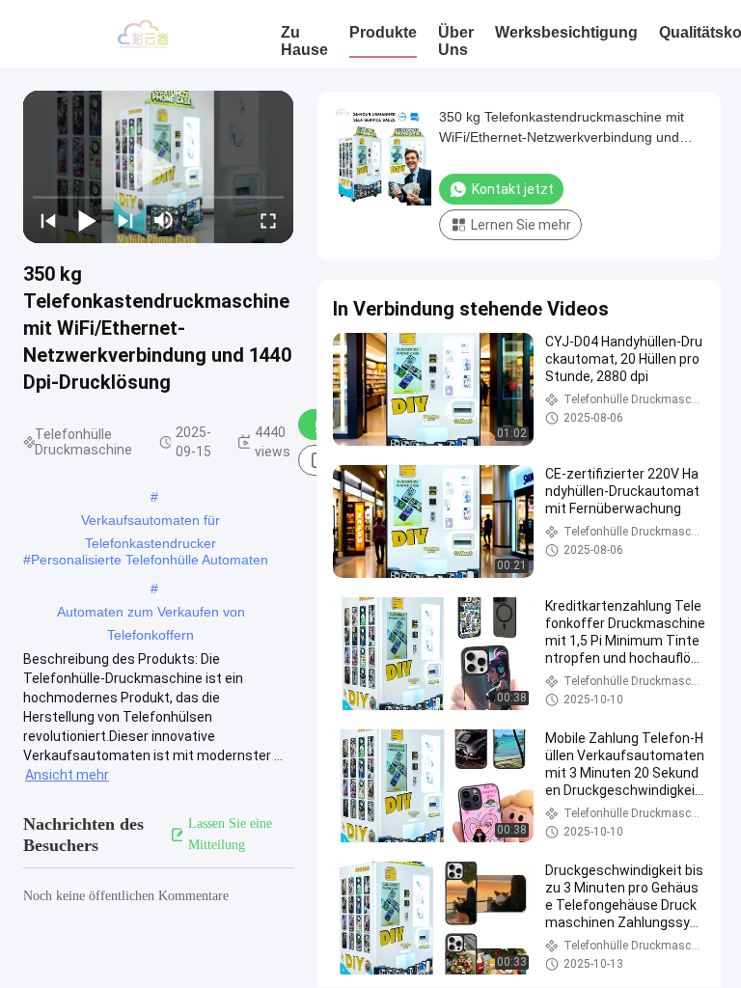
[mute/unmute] (164, 220)
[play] (158, 167)
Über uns (456, 41)
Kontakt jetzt (513, 189)
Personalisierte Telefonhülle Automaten (149, 559)
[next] (125, 220)
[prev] (48, 220)
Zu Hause (304, 41)
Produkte (383, 32)
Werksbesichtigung (566, 32)
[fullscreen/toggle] (268, 220)
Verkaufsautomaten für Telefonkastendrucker (150, 522)
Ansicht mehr (67, 774)
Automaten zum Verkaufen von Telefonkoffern (151, 613)
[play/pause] (87, 220)
